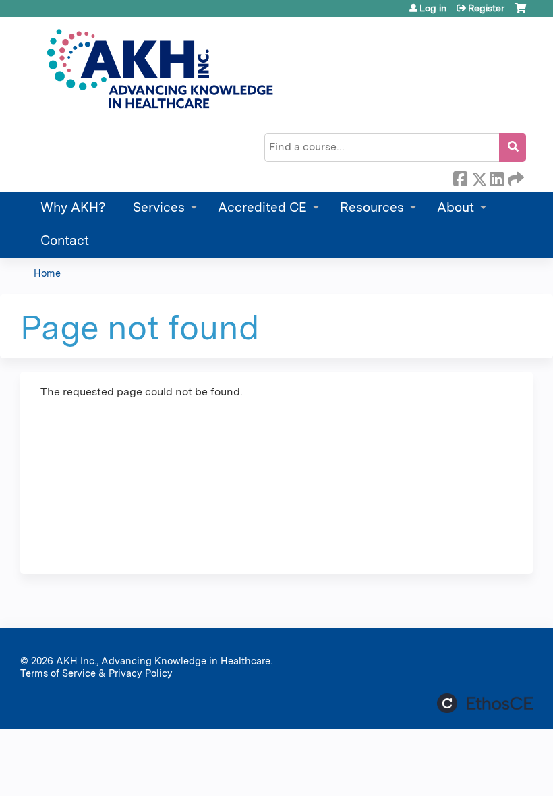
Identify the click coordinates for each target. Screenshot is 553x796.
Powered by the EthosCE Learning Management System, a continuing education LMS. (485, 703)
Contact (64, 240)
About (455, 207)
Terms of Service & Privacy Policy (96, 673)
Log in (432, 8)
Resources (372, 207)
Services (159, 207)
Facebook (460, 177)
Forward (514, 177)
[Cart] (520, 13)
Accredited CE (262, 207)
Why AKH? (73, 207)
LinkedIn (496, 177)
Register (486, 8)
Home (47, 273)
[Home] (158, 69)
